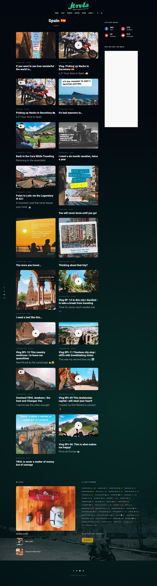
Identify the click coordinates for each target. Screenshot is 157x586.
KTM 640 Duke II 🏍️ (104, 505)
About (91, 13)
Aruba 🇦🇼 (103, 488)
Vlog (62, 13)
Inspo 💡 (124, 501)
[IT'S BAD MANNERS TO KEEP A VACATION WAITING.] (78, 92)
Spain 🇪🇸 (119, 518)
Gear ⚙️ (100, 501)
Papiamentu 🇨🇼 (120, 511)
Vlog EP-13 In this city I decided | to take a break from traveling (78, 302)
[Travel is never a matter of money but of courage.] (36, 434)
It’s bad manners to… (71, 112)
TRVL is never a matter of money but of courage (35, 463)
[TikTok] (83, 570)
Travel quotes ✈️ (91, 521)
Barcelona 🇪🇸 (116, 488)
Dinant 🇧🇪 (87, 498)
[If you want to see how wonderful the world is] (36, 45)
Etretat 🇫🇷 (100, 498)
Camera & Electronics (33, 552)
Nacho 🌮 (132, 508)
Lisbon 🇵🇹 (119, 505)
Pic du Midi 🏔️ (89, 515)
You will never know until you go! (78, 213)
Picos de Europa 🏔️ (106, 515)
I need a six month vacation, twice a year (78, 158)
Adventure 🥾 (89, 488)
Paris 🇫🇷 (134, 511)
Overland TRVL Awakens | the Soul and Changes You (33, 399)
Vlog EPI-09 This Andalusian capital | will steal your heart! (75, 399)
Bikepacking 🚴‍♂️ (116, 491)
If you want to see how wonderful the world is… (35, 68)
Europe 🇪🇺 (113, 498)
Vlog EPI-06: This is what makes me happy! (77, 446)
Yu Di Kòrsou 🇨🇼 (90, 525)
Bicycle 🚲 (102, 491)
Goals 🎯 (111, 501)
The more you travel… (28, 265)
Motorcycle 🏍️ (103, 508)
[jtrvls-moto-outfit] (19, 541)
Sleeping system (22, 534)
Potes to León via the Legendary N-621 (34, 197)
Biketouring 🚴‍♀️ (132, 491)
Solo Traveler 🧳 (104, 518)
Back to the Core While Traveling (35, 156)
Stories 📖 (131, 518)
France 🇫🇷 (126, 498)
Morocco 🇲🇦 (88, 508)
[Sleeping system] (45, 508)
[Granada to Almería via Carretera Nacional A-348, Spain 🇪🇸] (36, 379)
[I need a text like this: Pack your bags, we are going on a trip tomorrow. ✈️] (36, 290)
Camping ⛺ (88, 494)
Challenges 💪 (102, 494)
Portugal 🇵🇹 (133, 515)
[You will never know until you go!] (78, 185)
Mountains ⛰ (118, 508)
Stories (69, 13)
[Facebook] (73, 570)
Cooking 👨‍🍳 (117, 494)
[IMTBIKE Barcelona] (36, 92)
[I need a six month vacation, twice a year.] (78, 135)
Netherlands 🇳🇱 (90, 511)
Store (84, 13)
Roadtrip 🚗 (88, 518)
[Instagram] (76, 570)
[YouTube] (80, 570)
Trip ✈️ (118, 521)
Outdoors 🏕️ (105, 511)
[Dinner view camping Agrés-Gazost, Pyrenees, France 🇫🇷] (36, 135)
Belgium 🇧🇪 (130, 488)
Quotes (77, 13)
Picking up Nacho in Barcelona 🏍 (35, 112)
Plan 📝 (121, 515)
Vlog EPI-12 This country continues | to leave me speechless (30, 355)
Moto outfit (29, 541)
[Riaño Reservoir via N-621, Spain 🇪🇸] (36, 177)
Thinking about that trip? (73, 265)
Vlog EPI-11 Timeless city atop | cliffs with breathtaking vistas (77, 354)
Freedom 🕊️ (88, 501)
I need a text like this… (29, 317)
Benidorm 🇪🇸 (88, 491)
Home (57, 13)
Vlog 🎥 (129, 521)
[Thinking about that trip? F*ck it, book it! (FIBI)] (78, 237)
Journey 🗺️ (88, 505)
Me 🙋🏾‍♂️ (129, 505)
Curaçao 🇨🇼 (131, 494)
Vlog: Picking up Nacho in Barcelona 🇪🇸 (74, 68)
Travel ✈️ (107, 521)
